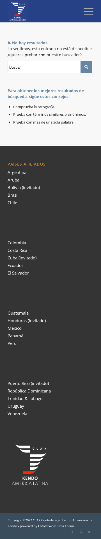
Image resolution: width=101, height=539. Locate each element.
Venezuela (17, 413)
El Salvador (18, 273)
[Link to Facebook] (72, 532)
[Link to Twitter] (89, 532)
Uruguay (16, 406)
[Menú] (85, 11)
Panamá (15, 335)
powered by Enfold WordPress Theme (47, 526)
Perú (12, 343)
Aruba (13, 180)
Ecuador (15, 265)
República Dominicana (29, 391)
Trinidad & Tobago (25, 398)
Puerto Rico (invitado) (28, 383)
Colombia (17, 242)
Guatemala (18, 313)
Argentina (17, 172)
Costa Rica (17, 250)
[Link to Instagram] (81, 532)
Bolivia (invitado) (24, 187)
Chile (12, 202)
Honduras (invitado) (27, 320)
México (15, 328)
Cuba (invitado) (22, 258)
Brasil (13, 195)
